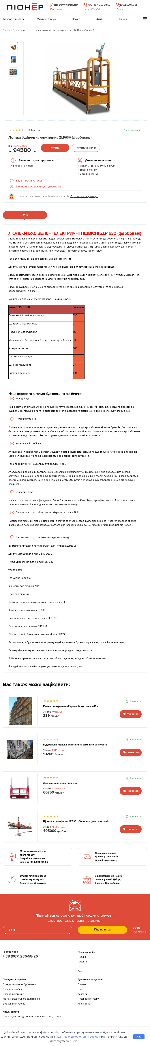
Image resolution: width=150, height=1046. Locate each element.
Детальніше (131, 714)
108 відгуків (34, 130)
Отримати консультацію (84, 196)
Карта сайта (84, 1003)
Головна (82, 984)
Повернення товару (88, 998)
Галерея (82, 989)
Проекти (82, 961)
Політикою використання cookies (78, 1037)
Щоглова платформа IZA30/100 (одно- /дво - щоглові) (75, 821)
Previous (26, 80)
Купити (55, 148)
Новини (82, 957)
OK (139, 1036)
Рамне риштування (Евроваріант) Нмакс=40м (70, 706)
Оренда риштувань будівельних (20, 984)
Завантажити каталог (29, 180)
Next (139, 80)
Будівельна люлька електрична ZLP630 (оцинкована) (75, 744)
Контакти (82, 994)
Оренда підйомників (13, 994)
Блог (80, 971)
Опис (25, 215)
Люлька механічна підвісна (60, 783)
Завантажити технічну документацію (38, 186)
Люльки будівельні (14, 30)
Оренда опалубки (12, 989)
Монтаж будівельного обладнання (21, 998)
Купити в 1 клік (86, 148)
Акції (80, 966)
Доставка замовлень (14, 1003)
